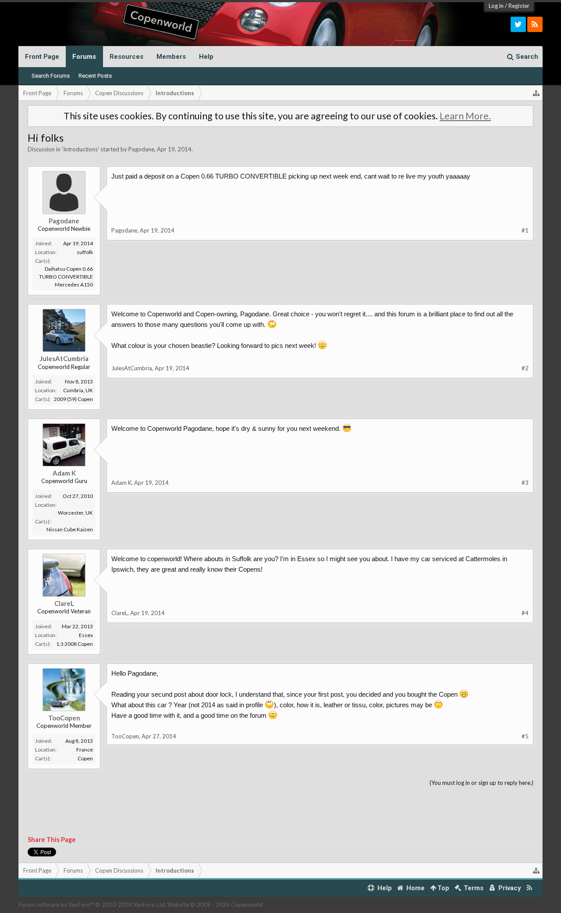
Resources (126, 57)
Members (171, 57)
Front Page (42, 57)
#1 (525, 230)
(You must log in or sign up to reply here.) (481, 782)
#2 (525, 368)
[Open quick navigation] (536, 93)
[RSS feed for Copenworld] (529, 888)
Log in (496, 5)
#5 (525, 736)
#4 (525, 612)
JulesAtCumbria (64, 358)
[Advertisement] (280, 811)
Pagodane (141, 149)
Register (518, 5)
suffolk (85, 252)
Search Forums (51, 75)
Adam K (64, 473)
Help (206, 57)
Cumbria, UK (78, 390)
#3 (525, 482)
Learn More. (465, 116)
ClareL (64, 603)
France (84, 749)
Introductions (80, 149)
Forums (84, 57)
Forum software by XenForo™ (92, 904)
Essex (86, 635)
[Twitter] (518, 24)
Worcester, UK (75, 512)
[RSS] (535, 24)
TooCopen (64, 718)
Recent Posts (95, 75)
